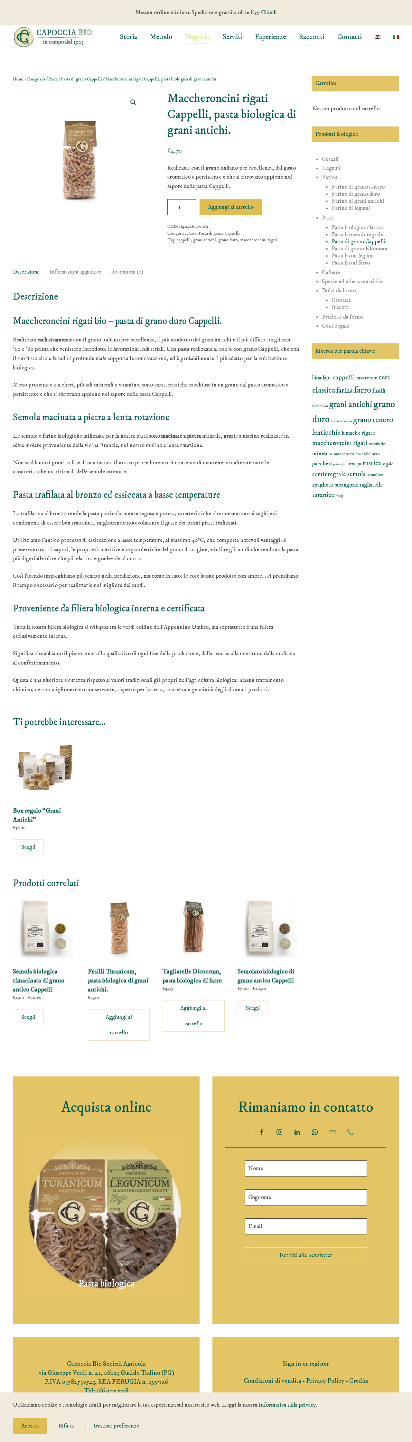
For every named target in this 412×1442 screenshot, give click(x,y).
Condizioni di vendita (272, 1381)
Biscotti (341, 307)
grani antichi (204, 240)
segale (387, 464)
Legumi (331, 168)
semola (356, 474)
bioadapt (321, 377)
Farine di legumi (351, 208)
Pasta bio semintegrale (357, 234)
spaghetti (323, 484)
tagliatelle (371, 484)
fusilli (379, 391)
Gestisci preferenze (116, 1425)
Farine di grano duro (356, 194)
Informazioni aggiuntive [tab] (75, 271)
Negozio (197, 37)
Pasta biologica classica (358, 227)
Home (18, 79)
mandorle (377, 444)
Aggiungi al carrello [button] (119, 1025)
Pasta (53, 79)
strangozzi (347, 484)
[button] (133, 102)
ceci (384, 377)
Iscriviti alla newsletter (305, 1255)
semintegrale (329, 474)
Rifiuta (66, 1425)
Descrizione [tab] (26, 271)
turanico (323, 495)
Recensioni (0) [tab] (127, 271)
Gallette (331, 272)
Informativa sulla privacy (287, 1405)
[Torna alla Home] (53, 37)
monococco (344, 454)
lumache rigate (358, 433)
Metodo (161, 37)
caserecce (366, 377)
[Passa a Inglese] (377, 37)
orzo (376, 454)
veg (339, 495)
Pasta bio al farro (351, 262)
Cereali (330, 159)
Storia (128, 37)
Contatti (349, 37)
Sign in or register (306, 1364)
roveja (355, 464)
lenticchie (326, 432)
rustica (371, 463)
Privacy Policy (325, 1381)
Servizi (232, 37)
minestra (322, 453)
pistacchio (340, 464)
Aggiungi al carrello (231, 207)
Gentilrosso (320, 406)
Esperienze (270, 37)
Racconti (311, 37)
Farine (330, 177)
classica (323, 390)
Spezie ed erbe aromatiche (352, 281)
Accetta (30, 1425)
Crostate (341, 300)
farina (344, 390)
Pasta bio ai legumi (353, 255)
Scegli (28, 847)
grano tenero (373, 420)
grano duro (228, 240)
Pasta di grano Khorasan (360, 248)
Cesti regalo (336, 326)
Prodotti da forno (342, 317)
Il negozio (36, 79)
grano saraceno (341, 421)
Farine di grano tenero (358, 187)
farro (362, 390)
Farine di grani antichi (358, 201)
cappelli (184, 240)
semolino (375, 475)
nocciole (362, 454)
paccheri (322, 463)
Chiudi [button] (269, 12)
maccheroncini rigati (258, 240)
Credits (358, 1381)
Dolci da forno (339, 290)
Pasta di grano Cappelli (81, 79)
